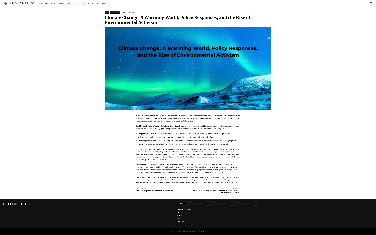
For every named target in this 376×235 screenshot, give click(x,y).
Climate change (115, 12)
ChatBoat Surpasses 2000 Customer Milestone (154, 191)
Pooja (124, 12)
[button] (371, 3)
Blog (107, 12)
